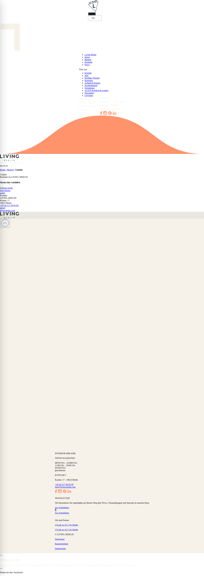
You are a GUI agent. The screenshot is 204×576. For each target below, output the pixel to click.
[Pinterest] (110, 114)
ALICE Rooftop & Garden (96, 90)
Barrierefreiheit (61, 544)
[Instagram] (105, 114)
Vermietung (90, 88)
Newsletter (89, 93)
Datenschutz (60, 548)
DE (93, 18)
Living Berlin (90, 54)
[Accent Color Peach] (4, 165)
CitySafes (89, 95)
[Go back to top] (5, 223)
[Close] (1, 555)
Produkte (88, 62)
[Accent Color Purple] (1, 165)
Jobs (86, 75)
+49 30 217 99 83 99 (109, 105)
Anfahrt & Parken (92, 83)
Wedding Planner (92, 78)
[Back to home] (102, 157)
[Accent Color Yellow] (7, 165)
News (87, 64)
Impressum (60, 539)
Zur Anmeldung (62, 507)
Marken (88, 59)
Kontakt (88, 73)
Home (2, 170)
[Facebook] (101, 114)
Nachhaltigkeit (91, 85)
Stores (87, 57)
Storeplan (89, 80)
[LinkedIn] (114, 114)
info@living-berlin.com (110, 109)
